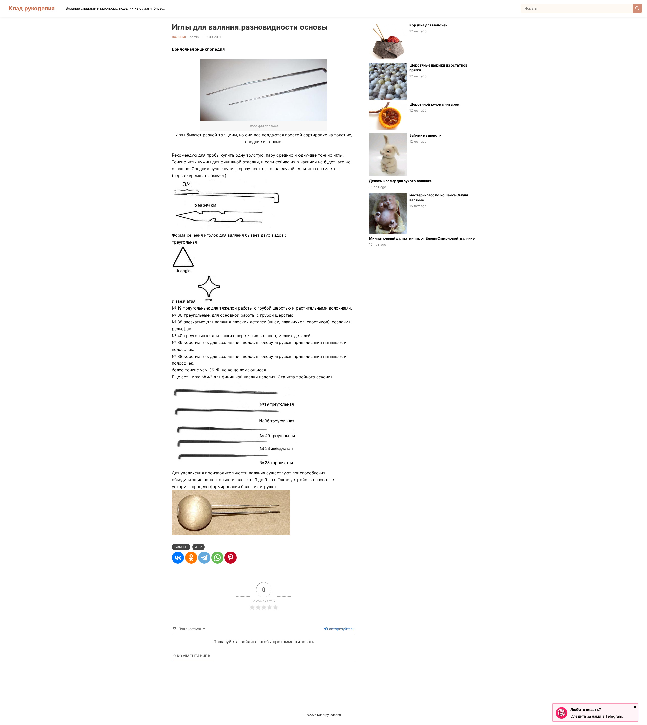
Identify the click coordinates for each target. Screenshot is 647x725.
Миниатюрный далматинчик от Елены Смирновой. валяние (422, 238)
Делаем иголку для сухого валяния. (400, 181)
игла (198, 547)
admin (194, 37)
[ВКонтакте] (178, 558)
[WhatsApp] (217, 558)
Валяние (179, 37)
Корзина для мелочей (428, 25)
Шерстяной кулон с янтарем (434, 104)
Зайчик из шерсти (425, 135)
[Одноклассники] (191, 558)
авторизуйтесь (341, 629)
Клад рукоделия (32, 8)
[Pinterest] (230, 558)
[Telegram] (204, 558)
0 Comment (234, 37)
